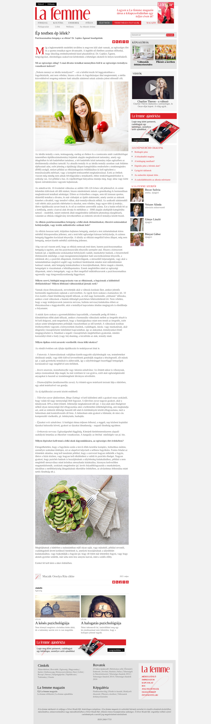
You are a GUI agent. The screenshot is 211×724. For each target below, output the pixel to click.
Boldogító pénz (141, 152)
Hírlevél (41, 4)
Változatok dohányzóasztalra (143, 63)
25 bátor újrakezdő (101, 669)
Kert (75, 672)
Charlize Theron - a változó (152, 101)
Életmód (128, 669)
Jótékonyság (49, 672)
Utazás (51, 677)
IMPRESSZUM (148, 680)
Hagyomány (74, 669)
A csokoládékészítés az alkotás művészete (152, 180)
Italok (40, 672)
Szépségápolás (58, 674)
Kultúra (112, 671)
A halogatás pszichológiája (101, 623)
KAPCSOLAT (147, 683)
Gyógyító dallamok (143, 170)
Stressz (48, 674)
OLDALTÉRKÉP (149, 692)
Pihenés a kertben (165, 62)
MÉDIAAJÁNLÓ (149, 677)
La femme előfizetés (45, 694)
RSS (143, 686)
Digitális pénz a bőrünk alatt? (147, 166)
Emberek (96, 671)
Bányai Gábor (153, 234)
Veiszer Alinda (153, 204)
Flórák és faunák (115, 691)
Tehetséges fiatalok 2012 (119, 674)
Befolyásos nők (116, 669)
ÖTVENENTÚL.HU (150, 695)
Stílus (119, 671)
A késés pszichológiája (52, 623)
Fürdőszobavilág (100, 691)
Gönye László (153, 219)
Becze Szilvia (152, 189)
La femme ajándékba (64, 694)
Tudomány (42, 677)
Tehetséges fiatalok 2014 (103, 676)
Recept (41, 674)
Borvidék (54, 669)
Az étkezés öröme (87, 27)
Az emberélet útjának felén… (147, 175)
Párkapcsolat (43, 27)
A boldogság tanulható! (145, 161)
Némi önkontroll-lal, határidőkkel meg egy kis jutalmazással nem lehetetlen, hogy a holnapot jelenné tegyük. (99, 630)
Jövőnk (105, 671)
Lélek (57, 27)
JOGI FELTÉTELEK (150, 689)
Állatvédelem (43, 669)
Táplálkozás (71, 674)
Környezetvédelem (64, 672)
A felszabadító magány (144, 156)
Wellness (70, 27)
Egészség (38, 591)
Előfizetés (51, 4)
